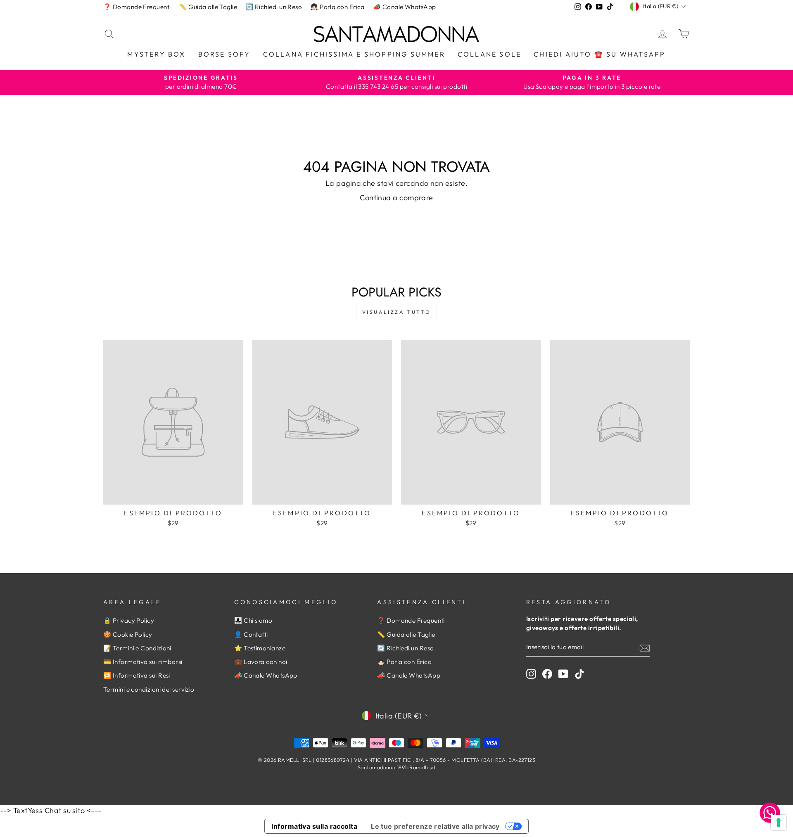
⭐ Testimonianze (259, 648)
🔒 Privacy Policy (128, 620)
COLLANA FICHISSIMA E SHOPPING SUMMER (354, 54)
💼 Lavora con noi (260, 662)
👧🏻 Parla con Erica (337, 7)
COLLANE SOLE (489, 54)
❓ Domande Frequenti (137, 7)
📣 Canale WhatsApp (404, 7)
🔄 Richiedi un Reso (273, 7)
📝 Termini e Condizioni (137, 648)
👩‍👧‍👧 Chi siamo (253, 620)
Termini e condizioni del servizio (149, 689)
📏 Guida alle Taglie (208, 7)
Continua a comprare (396, 197)
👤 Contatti (251, 634)
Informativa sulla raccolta (314, 826)
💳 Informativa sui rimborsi (143, 662)
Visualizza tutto (396, 312)
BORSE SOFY (224, 54)
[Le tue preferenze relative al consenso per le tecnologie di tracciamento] (778, 822)
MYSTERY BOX (156, 54)
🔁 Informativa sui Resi (136, 675)
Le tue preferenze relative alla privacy (435, 826)
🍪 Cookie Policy (127, 634)
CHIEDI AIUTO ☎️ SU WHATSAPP (599, 54)
